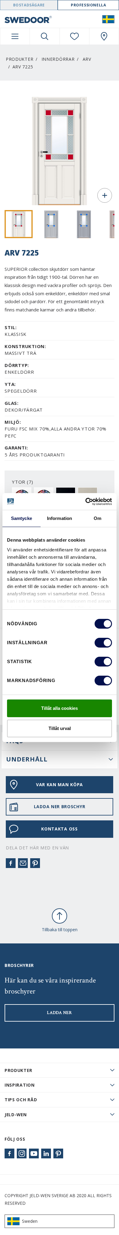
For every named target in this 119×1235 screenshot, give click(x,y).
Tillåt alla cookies (59, 708)
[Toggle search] (45, 36)
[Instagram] (22, 1153)
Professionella (88, 5)
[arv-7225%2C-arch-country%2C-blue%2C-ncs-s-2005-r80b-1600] (51, 224)
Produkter (19, 59)
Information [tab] (59, 518)
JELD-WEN (16, 1114)
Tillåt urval (60, 728)
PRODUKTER (18, 1070)
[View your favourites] (74, 36)
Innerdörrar (58, 59)
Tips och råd (21, 1099)
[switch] (103, 643)
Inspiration (20, 1085)
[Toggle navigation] (15, 36)
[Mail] (23, 863)
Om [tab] (97, 518)
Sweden (30, 1221)
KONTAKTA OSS (59, 829)
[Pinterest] (35, 863)
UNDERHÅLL (27, 759)
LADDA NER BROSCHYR (59, 806)
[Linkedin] (46, 1153)
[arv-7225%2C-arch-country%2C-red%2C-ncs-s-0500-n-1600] (19, 224)
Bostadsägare (29, 5)
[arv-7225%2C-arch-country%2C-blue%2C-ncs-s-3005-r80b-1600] (84, 224)
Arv (87, 59)
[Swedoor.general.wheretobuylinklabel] (104, 36)
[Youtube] (34, 1153)
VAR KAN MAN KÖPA (59, 784)
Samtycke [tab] (21, 518)
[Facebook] (11, 863)
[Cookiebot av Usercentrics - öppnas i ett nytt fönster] (85, 502)
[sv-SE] (108, 19)
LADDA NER (59, 1012)
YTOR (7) (22, 482)
